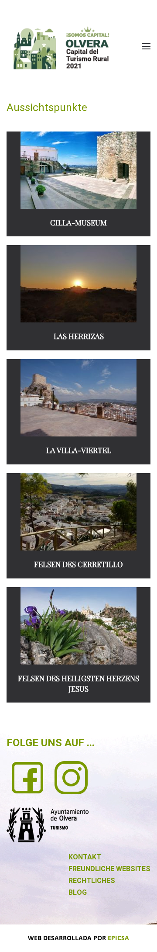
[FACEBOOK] (27, 777)
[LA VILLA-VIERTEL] (78, 397)
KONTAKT (84, 857)
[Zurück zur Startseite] (61, 48)
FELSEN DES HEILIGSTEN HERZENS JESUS (78, 683)
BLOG (77, 892)
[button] (146, 46)
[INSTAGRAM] (71, 777)
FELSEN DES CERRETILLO (78, 564)
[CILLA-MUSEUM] (78, 170)
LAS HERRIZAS (79, 336)
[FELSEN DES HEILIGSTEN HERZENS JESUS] (78, 626)
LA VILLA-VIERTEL (78, 450)
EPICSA (118, 938)
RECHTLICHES (91, 880)
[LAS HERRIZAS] (78, 283)
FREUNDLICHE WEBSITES (109, 869)
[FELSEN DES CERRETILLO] (78, 511)
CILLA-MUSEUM (78, 222)
